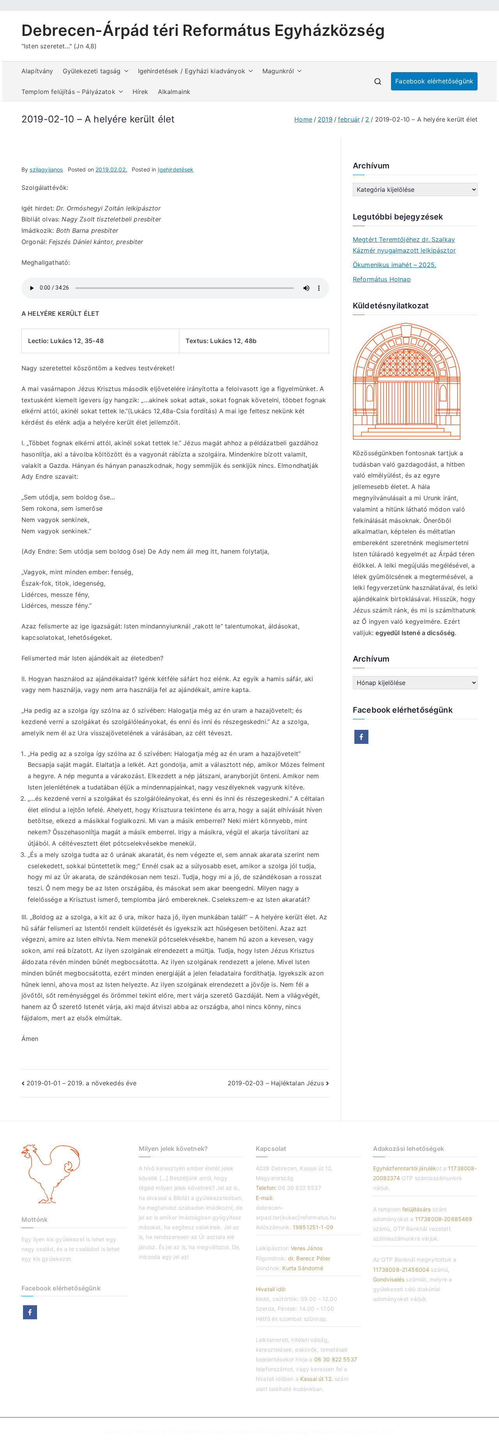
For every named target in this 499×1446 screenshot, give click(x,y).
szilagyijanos (46, 169)
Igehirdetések (176, 169)
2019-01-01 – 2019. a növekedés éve (81, 1083)
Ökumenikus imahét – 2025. (394, 265)
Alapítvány (37, 71)
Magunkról (278, 71)
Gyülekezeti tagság (92, 71)
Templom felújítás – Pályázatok (68, 92)
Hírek (141, 92)
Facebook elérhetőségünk (434, 81)
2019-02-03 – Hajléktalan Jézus (276, 1083)
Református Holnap (382, 279)
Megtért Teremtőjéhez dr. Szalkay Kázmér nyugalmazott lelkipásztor (404, 245)
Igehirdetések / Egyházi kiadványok (191, 71)
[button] (125, 71)
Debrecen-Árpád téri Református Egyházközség (203, 30)
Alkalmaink (174, 92)
